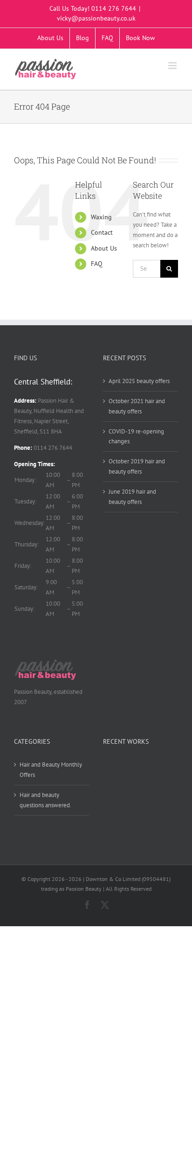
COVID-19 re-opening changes (136, 436)
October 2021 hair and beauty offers (137, 406)
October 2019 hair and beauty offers (137, 466)
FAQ (97, 263)
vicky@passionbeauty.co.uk (96, 18)
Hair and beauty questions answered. (45, 800)
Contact (102, 232)
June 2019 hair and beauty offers (132, 497)
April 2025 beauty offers (139, 381)
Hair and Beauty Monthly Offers (51, 770)
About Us (104, 248)
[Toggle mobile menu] (173, 65)
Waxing (101, 217)
